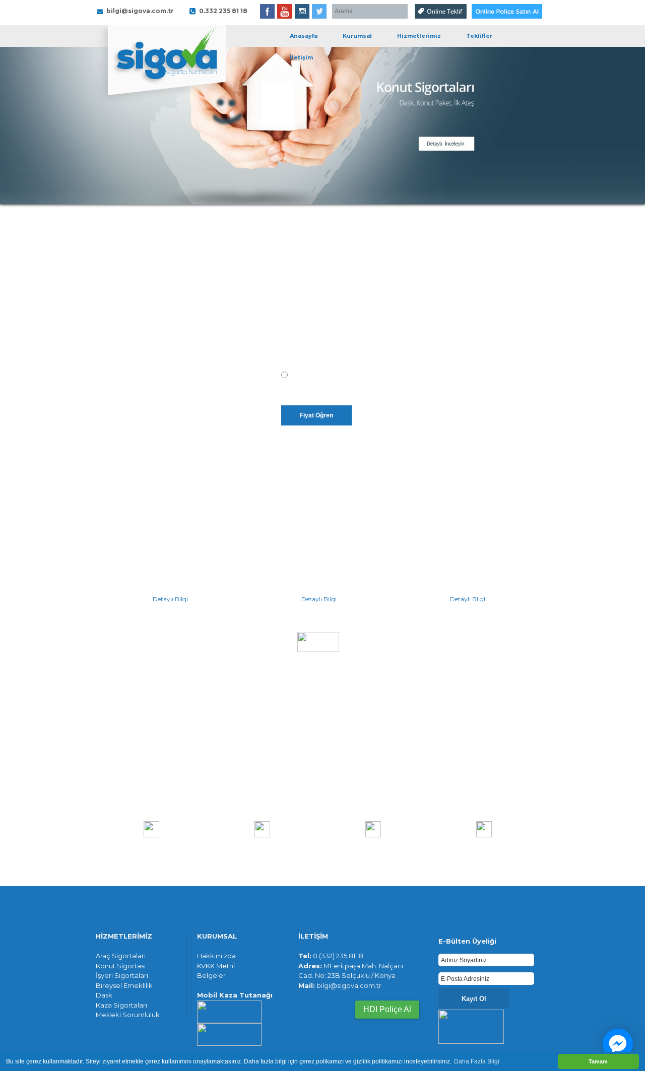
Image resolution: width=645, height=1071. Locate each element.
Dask (104, 995)
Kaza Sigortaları (121, 1005)
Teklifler (479, 35)
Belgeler (211, 975)
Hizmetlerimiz (419, 35)
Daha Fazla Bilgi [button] (476, 1061)
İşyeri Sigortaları (122, 975)
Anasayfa (303, 35)
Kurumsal (357, 35)
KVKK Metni (216, 966)
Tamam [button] (598, 1061)
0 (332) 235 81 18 (338, 956)
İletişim (301, 57)
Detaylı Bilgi (170, 599)
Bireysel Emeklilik (124, 985)
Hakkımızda (216, 956)
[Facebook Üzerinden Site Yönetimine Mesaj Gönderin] (618, 1044)
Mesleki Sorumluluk (128, 1015)
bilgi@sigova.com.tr (348, 985)
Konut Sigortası (121, 966)
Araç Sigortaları (121, 956)
